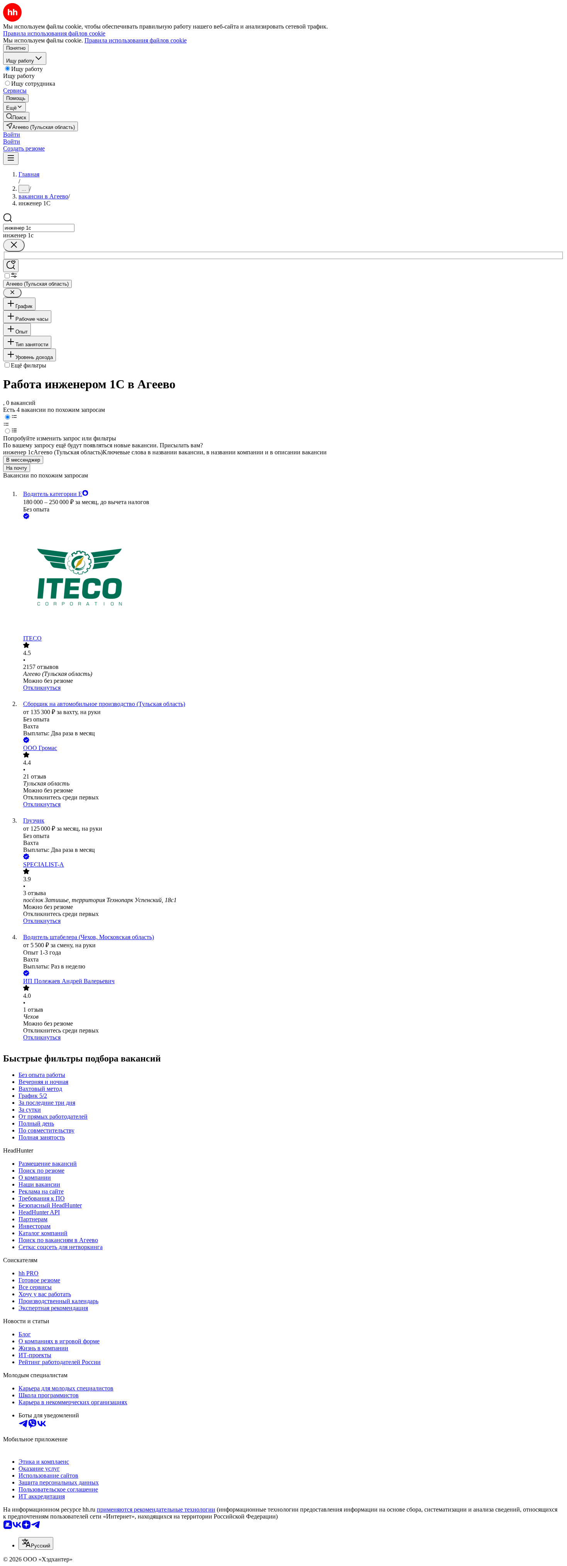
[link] (16, 117)
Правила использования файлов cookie (135, 40)
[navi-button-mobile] (11, 158)
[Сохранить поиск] (11, 265)
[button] (11, 134)
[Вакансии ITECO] (291, 578)
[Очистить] (14, 245)
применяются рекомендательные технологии (156, 1509)
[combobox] (38, 228)
